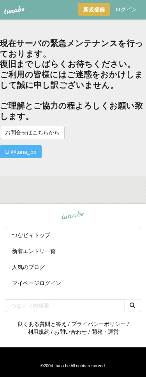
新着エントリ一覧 (34, 251)
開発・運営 (105, 332)
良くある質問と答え (42, 324)
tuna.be (73, 216)
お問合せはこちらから (32, 132)
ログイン (126, 9)
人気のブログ (28, 267)
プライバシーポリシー (98, 324)
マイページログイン (36, 283)
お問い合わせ (70, 332)
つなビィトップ (31, 235)
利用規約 (38, 332)
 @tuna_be (21, 152)
